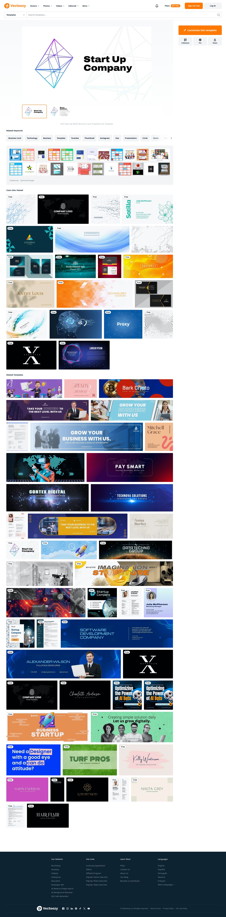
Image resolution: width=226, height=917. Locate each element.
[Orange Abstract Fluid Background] (148, 266)
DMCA (89, 869)
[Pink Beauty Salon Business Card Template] (27, 790)
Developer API (57, 884)
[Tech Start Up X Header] (34, 388)
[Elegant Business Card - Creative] (29, 239)
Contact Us (125, 869)
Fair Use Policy (181, 908)
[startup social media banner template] (132, 727)
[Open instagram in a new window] (67, 908)
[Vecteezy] (15, 5)
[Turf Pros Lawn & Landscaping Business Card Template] (90, 759)
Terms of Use (156, 908)
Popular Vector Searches (97, 877)
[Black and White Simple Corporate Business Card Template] (63, 209)
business (47, 138)
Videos (59, 6)
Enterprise (56, 877)
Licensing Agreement (95, 865)
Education (55, 881)
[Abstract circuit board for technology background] (105, 209)
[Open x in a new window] (84, 908)
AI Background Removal (61, 892)
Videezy (54, 873)
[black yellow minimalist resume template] (130, 602)
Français (161, 881)
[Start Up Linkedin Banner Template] (136, 550)
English (161, 865)
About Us (124, 873)
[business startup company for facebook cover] (47, 727)
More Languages (165, 885)
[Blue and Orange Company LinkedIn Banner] (77, 526)
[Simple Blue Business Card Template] (33, 759)
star (117, 138)
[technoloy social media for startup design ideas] (45, 467)
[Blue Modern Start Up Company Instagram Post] (102, 602)
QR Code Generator (59, 896)
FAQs (122, 865)
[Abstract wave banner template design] (92, 239)
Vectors (33, 6)
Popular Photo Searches (96, 881)
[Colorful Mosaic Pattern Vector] (26, 324)
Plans (167, 5)
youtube (75, 138)
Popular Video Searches (96, 884)
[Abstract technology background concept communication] (84, 355)
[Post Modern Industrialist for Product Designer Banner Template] (124, 573)
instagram (105, 138)
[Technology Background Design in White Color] (152, 239)
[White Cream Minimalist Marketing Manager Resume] (16, 526)
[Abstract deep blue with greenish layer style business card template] (29, 266)
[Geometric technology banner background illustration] (95, 294)
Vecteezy (55, 869)
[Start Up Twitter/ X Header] (130, 467)
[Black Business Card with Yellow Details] (154, 294)
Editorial (72, 6)
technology (32, 138)
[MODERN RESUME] (119, 790)
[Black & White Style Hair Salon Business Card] (48, 816)
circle (145, 138)
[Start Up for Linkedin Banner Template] (136, 388)
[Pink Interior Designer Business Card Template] (146, 759)
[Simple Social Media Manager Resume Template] (48, 633)
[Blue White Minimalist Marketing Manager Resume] (17, 437)
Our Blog (124, 877)
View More (164, 169)
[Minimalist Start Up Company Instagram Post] (20, 633)
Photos (46, 6)
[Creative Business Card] (109, 266)
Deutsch (161, 877)
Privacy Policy (168, 908)
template (61, 138)
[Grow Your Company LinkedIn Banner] (86, 437)
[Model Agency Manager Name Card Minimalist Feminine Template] (80, 388)
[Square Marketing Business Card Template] (158, 602)
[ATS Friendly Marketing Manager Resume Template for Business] (15, 816)
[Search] (218, 14)
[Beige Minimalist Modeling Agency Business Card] (151, 526)
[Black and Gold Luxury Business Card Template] (87, 790)
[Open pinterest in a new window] (76, 908)
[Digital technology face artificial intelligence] (76, 324)
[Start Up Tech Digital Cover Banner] (39, 573)
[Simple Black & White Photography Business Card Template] (85, 695)
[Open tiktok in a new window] (80, 908)
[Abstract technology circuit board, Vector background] (20, 209)
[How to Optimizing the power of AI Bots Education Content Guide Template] (127, 695)
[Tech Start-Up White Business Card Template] (22, 550)
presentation (131, 138)
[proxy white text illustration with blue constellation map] (123, 324)
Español (161, 869)
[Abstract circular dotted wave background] (158, 324)
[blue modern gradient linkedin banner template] (117, 633)
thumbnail (89, 138)
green (156, 138)
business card (14, 138)
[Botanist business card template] (147, 209)
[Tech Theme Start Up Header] (45, 602)
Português (162, 873)
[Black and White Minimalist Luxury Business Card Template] (31, 355)
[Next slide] (169, 138)
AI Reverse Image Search (62, 888)
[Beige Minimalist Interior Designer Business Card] (152, 790)
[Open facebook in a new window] (63, 908)
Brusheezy (56, 865)
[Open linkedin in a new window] (72, 908)
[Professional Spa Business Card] (75, 266)
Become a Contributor (130, 881)
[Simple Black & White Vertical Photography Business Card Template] (57, 790)
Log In (213, 5)
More (84, 6)
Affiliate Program (93, 873)
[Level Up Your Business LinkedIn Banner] (47, 410)
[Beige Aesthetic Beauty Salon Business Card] (30, 294)
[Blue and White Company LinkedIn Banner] (132, 410)
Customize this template (202, 30)
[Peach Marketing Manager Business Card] (159, 437)
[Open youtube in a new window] (89, 908)
